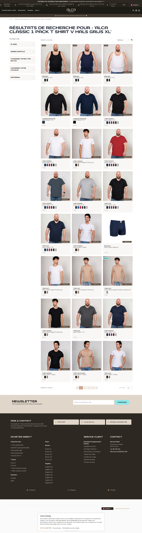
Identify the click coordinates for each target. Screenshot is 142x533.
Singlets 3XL (49, 469)
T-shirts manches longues (19, 468)
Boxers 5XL (48, 459)
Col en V (13, 463)
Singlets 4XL (49, 472)
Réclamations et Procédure (92, 451)
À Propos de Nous (89, 462)
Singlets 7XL (49, 480)
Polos (47, 442)
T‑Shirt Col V (107, 203)
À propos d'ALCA (16, 455)
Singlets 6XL (49, 477)
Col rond (13, 465)
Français (135, 5)
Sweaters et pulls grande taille (20, 447)
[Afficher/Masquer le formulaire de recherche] (133, 10)
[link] (77, 387)
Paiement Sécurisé (89, 459)
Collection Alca (16, 442)
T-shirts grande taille (17, 445)
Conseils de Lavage (90, 457)
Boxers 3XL (48, 454)
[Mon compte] (136, 10)
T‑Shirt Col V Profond (79, 373)
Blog (99, 508)
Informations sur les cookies (70, 528)
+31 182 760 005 (115, 449)
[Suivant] (96, 387)
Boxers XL (48, 449)
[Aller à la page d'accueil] (71, 10)
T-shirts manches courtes (18, 471)
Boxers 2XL (48, 451)
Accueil (11, 19)
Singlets (48, 463)
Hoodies (13, 478)
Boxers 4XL (48, 457)
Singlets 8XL (49, 483)
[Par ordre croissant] (132, 40)
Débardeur (45, 76)
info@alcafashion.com (118, 451)
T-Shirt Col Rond (108, 118)
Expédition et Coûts (90, 446)
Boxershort (107, 246)
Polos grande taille (16, 450)
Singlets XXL (49, 467)
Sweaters (14, 475)
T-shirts (13, 459)
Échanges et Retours (90, 449)
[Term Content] (86, 15)
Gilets (12, 481)
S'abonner (122, 402)
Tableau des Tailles (89, 454)
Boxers (47, 445)
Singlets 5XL (49, 475)
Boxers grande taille (17, 453)
